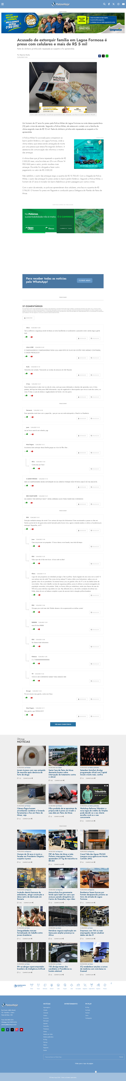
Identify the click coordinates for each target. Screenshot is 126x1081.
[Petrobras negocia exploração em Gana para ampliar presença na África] (63, 916)
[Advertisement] (63, 1077)
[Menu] (2, 4)
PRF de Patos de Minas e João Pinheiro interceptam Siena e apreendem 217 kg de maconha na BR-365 (63, 857)
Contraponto (88, 1018)
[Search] (104, 4)
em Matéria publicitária (93, 767)
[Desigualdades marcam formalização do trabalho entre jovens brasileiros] (31, 916)
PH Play (45, 1039)
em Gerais (27, 928)
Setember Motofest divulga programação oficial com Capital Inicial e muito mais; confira (93, 772)
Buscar (121, 1057)
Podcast (87, 1013)
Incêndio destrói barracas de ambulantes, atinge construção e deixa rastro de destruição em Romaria (30, 895)
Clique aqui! (84, 280)
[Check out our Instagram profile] (16, 1029)
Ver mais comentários (63, 724)
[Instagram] (118, 4)
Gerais (45, 1031)
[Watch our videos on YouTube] (21, 1029)
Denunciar (95, 338)
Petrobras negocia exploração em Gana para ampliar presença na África (62, 932)
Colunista (45, 1013)
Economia (46, 1018)
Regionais (45, 1047)
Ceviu (86, 1015)
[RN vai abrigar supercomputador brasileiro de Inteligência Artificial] (31, 952)
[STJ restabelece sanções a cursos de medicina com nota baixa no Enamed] (94, 952)
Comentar (28, 318)
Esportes (45, 1023)
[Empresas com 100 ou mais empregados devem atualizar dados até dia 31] (94, 916)
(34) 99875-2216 (12, 1022)
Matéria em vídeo (48, 1034)
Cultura (45, 1015)
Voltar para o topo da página (84, 1063)
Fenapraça (46, 1029)
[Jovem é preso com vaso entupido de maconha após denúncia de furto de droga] (31, 756)
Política (45, 1045)
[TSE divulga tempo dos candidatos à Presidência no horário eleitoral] (63, 952)
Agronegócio (46, 1007)
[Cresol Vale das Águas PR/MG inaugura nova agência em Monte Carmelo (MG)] (94, 840)
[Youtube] (123, 4)
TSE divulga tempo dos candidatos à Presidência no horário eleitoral (60, 968)
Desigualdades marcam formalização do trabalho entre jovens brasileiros (30, 932)
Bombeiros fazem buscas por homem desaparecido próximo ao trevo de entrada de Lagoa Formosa (94, 895)
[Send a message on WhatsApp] (3, 1029)
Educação (46, 1021)
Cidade (45, 1010)
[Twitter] (113, 4)
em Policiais (28, 767)
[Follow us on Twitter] (12, 1029)
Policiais (45, 1042)
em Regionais (27, 851)
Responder (82, 338)
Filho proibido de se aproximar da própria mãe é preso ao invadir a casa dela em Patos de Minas (63, 810)
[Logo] (60, 4)
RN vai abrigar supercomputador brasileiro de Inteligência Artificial (31, 967)
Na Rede (87, 1010)
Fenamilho (46, 1026)
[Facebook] (109, 4)
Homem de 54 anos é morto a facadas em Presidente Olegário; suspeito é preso (30, 856)
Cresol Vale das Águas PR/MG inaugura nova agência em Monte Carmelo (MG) (94, 856)
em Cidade (59, 767)
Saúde (45, 1050)
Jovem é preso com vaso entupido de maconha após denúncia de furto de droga (31, 772)
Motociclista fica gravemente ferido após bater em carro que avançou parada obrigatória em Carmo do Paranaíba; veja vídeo (62, 895)
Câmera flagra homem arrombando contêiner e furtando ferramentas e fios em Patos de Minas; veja (31, 811)
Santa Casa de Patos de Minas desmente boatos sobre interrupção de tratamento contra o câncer (62, 773)
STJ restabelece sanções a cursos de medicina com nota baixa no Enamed (94, 968)
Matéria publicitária (48, 1037)
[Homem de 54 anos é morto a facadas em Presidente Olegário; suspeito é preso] (31, 840)
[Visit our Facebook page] (7, 1029)
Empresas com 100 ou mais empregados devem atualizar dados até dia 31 (92, 932)
